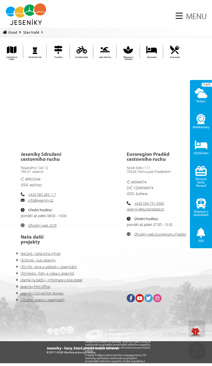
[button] (191, 16)
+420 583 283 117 (42, 194)
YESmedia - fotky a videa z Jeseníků (47, 273)
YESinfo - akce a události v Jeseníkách (48, 266)
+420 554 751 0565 (149, 203)
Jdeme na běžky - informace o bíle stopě (51, 279)
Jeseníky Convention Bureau (41, 293)
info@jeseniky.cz (40, 200)
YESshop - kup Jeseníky (38, 260)
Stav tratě (31, 32)
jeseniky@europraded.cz (145, 209)
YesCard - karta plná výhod (40, 253)
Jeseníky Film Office (35, 286)
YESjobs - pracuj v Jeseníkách (42, 299)
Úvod (26, 14)
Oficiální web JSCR (42, 225)
